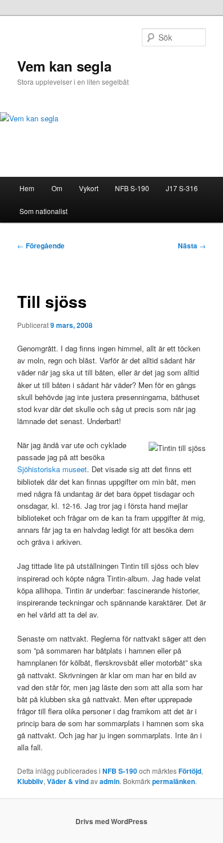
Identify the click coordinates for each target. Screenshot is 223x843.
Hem (26, 188)
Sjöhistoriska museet (52, 469)
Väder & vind (68, 781)
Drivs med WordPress (111, 821)
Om (56, 188)
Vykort (88, 188)
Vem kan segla (64, 66)
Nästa (192, 245)
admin (109, 781)
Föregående (41, 245)
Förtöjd (189, 771)
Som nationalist (43, 211)
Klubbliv (30, 781)
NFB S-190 (132, 188)
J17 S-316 (182, 188)
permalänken (173, 781)
